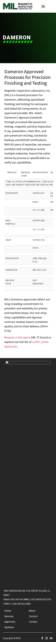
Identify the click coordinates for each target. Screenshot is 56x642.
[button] (43, 6)
